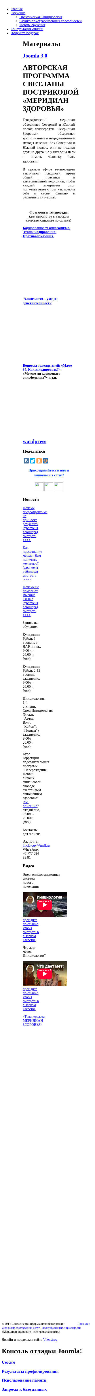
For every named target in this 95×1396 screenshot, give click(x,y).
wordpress (34, 441)
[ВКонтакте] (26, 460)
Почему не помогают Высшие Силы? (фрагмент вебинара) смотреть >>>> (31, 601)
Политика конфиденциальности (61, 1327)
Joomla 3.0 (35, 56)
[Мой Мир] (45, 460)
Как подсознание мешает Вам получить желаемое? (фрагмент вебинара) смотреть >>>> (32, 563)
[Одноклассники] (39, 460)
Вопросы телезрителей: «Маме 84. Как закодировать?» (47, 367)
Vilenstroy (50, 1339)
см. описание (30, 804)
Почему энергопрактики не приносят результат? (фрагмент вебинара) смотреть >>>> (35, 524)
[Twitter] (32, 460)
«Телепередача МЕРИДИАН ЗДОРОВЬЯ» (34, 1020)
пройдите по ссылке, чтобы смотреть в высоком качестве (31, 930)
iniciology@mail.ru (36, 845)
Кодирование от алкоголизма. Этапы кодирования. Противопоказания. (46, 232)
